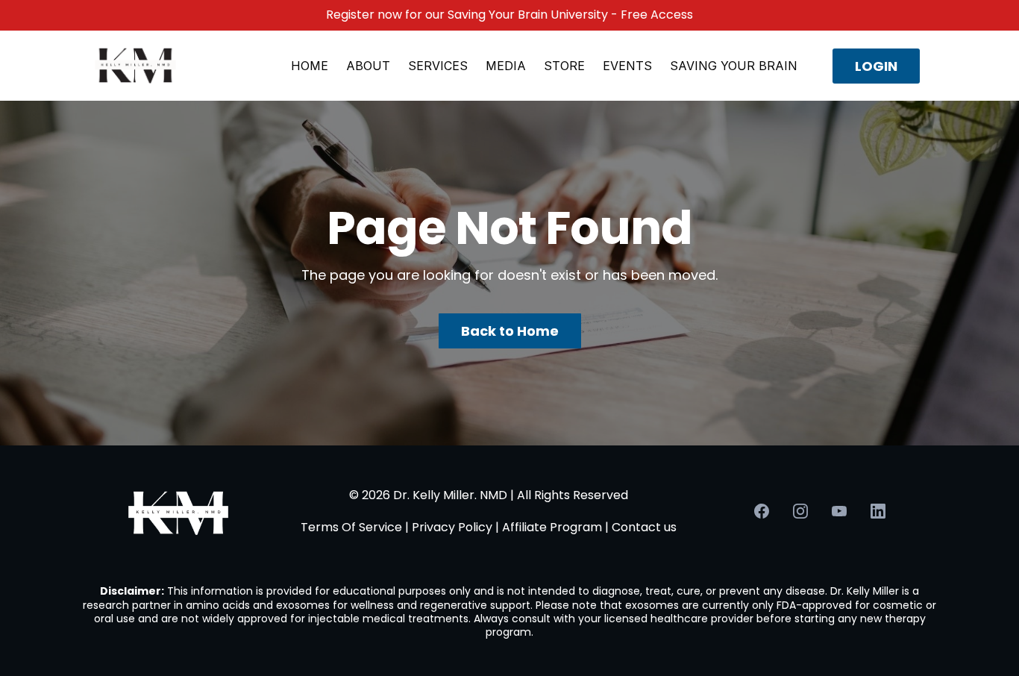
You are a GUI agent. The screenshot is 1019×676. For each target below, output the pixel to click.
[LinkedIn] (878, 511)
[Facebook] (761, 511)
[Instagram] (800, 511)
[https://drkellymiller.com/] (136, 64)
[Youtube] (839, 511)
